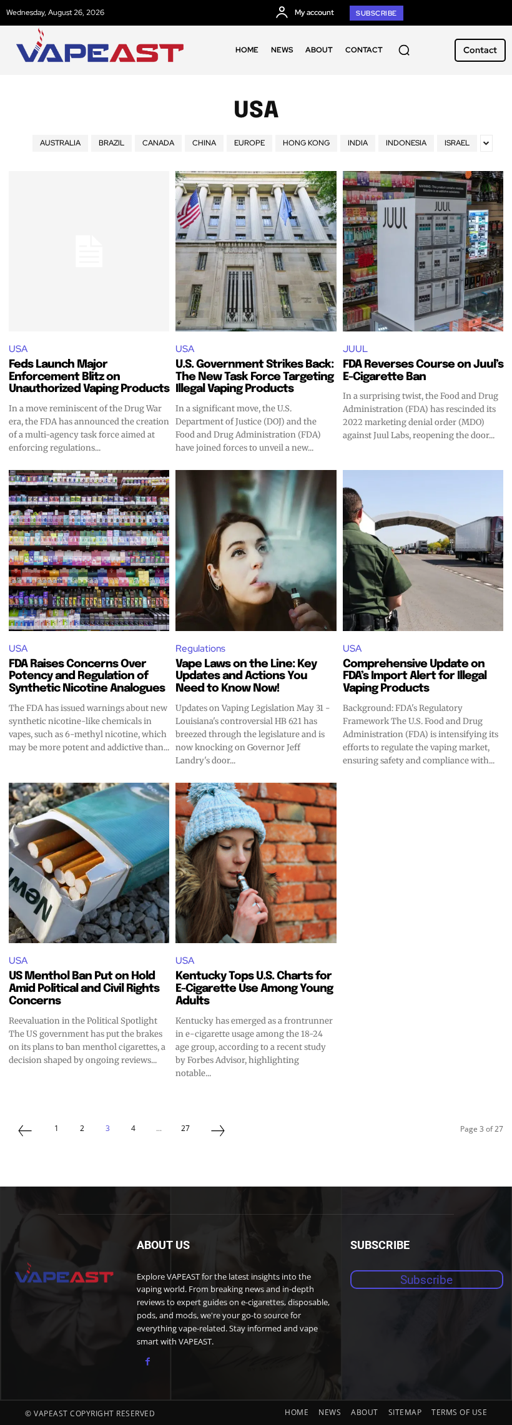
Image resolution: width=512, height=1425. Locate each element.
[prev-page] (25, 1132)
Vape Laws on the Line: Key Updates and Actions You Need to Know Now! (246, 677)
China (204, 143)
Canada (158, 143)
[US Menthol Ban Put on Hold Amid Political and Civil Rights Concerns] (89, 863)
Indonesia (406, 143)
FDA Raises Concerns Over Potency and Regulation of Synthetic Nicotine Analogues (87, 677)
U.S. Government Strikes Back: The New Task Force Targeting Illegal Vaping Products (254, 377)
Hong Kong (306, 143)
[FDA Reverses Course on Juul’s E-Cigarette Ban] (423, 251)
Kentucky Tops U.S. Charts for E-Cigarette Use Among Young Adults (254, 989)
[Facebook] (148, 1362)
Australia (60, 143)
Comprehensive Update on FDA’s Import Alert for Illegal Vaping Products (414, 677)
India (358, 143)
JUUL (355, 349)
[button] (404, 50)
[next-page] (218, 1132)
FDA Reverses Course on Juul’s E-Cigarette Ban (423, 371)
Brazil (111, 143)
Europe (249, 143)
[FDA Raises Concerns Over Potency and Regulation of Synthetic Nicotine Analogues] (89, 550)
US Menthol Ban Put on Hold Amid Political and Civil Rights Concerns (84, 989)
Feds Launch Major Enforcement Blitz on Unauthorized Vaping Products (89, 377)
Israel (457, 143)
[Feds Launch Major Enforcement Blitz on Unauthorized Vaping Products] (89, 251)
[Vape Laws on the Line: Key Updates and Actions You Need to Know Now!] (255, 550)
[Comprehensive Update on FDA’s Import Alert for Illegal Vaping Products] (423, 550)
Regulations (200, 648)
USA (18, 349)
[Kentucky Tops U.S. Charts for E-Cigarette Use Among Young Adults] (255, 863)
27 (185, 1128)
